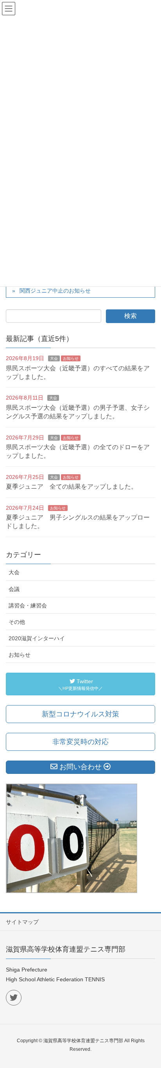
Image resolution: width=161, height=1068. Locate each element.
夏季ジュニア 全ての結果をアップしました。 (71, 486)
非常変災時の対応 (80, 742)
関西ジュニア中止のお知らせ (55, 291)
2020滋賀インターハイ (37, 638)
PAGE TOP (148, 1029)
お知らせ (71, 358)
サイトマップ (22, 922)
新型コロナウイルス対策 (80, 714)
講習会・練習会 (28, 605)
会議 (14, 589)
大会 (54, 358)
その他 (17, 622)
